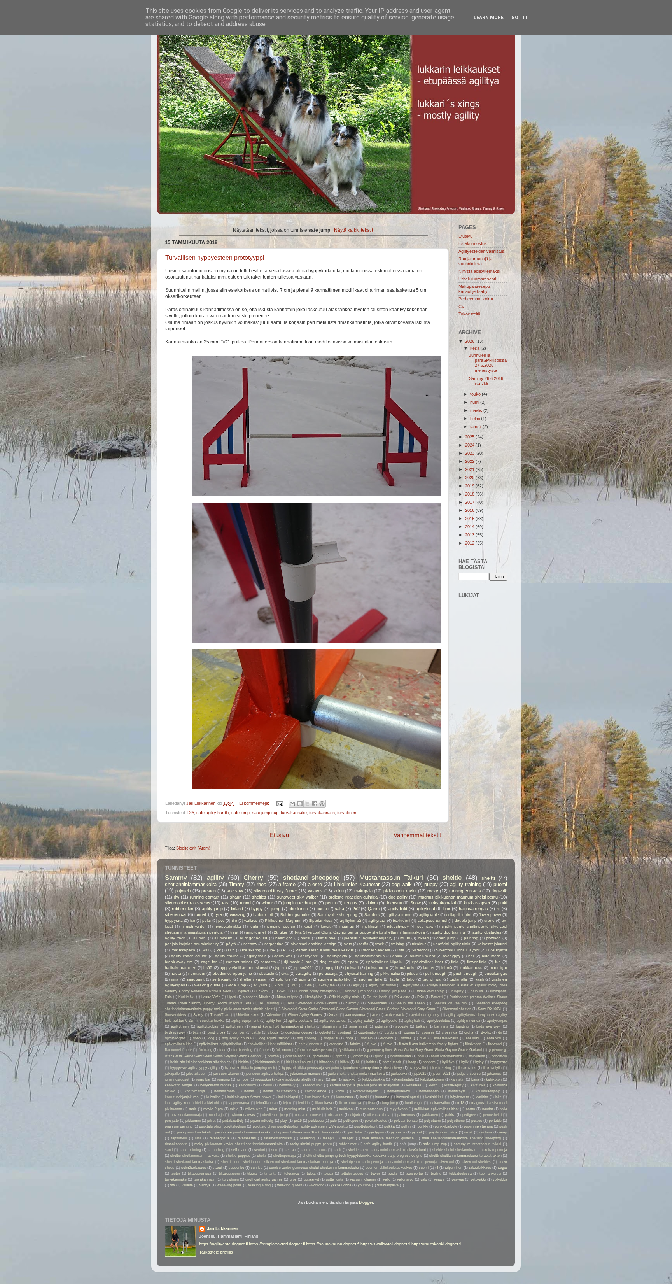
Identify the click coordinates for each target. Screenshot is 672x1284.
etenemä (336, 1044)
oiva (285, 973)
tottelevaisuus (352, 1173)
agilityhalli (412, 1021)
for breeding (242, 1050)
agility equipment (245, 1021)
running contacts (465, 890)
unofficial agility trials (451, 944)
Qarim (374, 908)
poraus (476, 1121)
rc (498, 908)
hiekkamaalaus (268, 1062)
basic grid (284, 938)
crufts (469, 1032)
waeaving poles (229, 1185)
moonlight (498, 967)
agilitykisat (425, 908)
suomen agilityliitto (334, 979)
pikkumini (193, 1121)
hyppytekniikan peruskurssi (244, 967)
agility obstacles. (332, 1021)
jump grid (330, 967)
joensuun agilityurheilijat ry (368, 938)
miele (234, 1109)
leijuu (287, 1103)
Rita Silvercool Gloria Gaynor (313, 1003)
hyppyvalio (417, 1068)
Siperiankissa (320, 920)
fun (498, 962)
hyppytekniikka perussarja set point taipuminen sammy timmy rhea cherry (342, 1068)
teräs (363, 944)
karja (475, 1079)
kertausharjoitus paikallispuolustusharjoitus (364, 1085)
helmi (475, 418)
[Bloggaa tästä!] (300, 804)
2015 (470, 518)
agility (215, 877)
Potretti (437, 997)
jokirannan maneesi (306, 1074)
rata (198, 1138)
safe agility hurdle (212, 812)
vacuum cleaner (363, 1179)
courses (428, 1032)
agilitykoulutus (438, 1021)
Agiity (357, 985)
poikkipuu (316, 1121)
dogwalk (499, 890)
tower (375, 1173)
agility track (175, 938)
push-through (465, 973)
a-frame (287, 884)
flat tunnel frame (178, 1050)
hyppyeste (498, 1062)
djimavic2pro (175, 1038)
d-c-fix (486, 1032)
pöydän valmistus (443, 1132)
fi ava (372, 1044)
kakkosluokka (373, 1079)
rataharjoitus (219, 1138)
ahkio (397, 956)
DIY (190, 812)
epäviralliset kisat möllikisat (270, 1044)
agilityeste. (309, 956)
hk (358, 1062)
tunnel (245, 902)
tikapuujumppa (199, 1173)
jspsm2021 (441, 1074)
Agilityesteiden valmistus (481, 251)
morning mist (294, 1109)
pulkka (389, 1126)
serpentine (274, 944)
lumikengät (414, 1103)
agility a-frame (399, 915)
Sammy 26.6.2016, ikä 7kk (486, 381)
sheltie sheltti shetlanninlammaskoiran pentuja (469, 1150)
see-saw (235, 890)
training (397, 944)
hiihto (344, 1062)
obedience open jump (232, 973)
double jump (466, 920)
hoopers (429, 1062)
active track (394, 1015)
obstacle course (308, 1115)
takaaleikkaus (480, 1168)
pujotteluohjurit (366, 1126)
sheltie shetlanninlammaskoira (194, 1156)
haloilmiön (477, 1056)
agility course (227, 956)
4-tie (308, 985)
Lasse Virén (210, 997)
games (341, 1056)
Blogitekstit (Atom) (193, 848)
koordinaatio (429, 1091)
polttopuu (350, 1121)
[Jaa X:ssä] (307, 804)
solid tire (283, 979)
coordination (368, 1032)
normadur (196, 973)
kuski (364, 1097)
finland (237, 908)
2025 (470, 436)
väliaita (187, 1185)
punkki (423, 1126)
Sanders (372, 915)
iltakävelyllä (492, 1068)
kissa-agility (454, 1085)
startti (217, 1168)
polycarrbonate (406, 1121)
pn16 (298, 1121)
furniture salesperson (314, 1050)
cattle (256, 1032)
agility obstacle (300, 1021)
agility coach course (189, 956)
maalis (476, 410)
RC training (269, 1003)
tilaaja (252, 1173)
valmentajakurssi (492, 944)
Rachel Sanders (375, 950)
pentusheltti (492, 1115)
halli (421, 1056)
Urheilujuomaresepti (477, 279)
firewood (495, 1044)
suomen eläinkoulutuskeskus (389, 1168)
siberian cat (176, 914)
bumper (239, 1032)
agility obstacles (486, 932)
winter (267, 902)
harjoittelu (499, 1056)
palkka (450, 1115)
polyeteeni (432, 1121)
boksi (305, 938)
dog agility (398, 897)
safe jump (240, 812)
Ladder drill (263, 915)
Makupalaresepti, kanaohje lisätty (474, 289)
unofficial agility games (264, 1179)
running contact (204, 897)
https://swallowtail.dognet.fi (385, 1244)
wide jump (237, 985)
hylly (465, 1062)
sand (169, 1150)
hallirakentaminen (180, 967)
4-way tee (327, 985)
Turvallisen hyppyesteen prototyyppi (214, 257)
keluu (267, 1085)
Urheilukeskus (247, 1015)
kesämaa (413, 1085)
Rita (400, 950)
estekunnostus (310, 1044)
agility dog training (449, 932)
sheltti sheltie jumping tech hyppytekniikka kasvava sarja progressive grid (363, 1156)
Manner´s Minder (256, 997)
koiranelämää (315, 1091)
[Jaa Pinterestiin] (322, 804)
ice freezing (441, 1068)
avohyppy (451, 956)
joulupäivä (399, 1074)
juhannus (494, 1074)
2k (219, 950)
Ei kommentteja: (254, 803)
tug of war (432, 979)
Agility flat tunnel (382, 985)
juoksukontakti (442, 902)
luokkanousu (471, 967)
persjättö (172, 1121)
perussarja (328, 973)
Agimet (243, 991)
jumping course (281, 926)
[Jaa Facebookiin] (314, 804)
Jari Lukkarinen (222, 1228)
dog (211, 1038)
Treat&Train (219, 1015)
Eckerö (262, 991)
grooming (361, 1056)
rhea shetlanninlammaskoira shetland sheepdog (461, 1138)
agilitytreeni (180, 1026)
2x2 (356, 908)
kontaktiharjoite (366, 1091)
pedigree (469, 1115)
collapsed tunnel (432, 920)
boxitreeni (401, 920)
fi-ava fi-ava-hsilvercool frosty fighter (428, 1044)
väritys (205, 1185)
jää (333, 1079)
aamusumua (355, 1015)
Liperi (232, 997)
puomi (500, 884)
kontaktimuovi (398, 1091)
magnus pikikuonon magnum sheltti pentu (458, 897)
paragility (304, 973)
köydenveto (459, 1097)
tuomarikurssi (490, 1173)
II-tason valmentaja (429, 991)
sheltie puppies (238, 1156)
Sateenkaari (377, 1003)
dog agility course (237, 1038)
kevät (326, 926)
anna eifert (358, 1026)
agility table (429, 915)
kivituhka (478, 1085)
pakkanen (430, 1115)
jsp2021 (420, 1074)
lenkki (303, 1103)
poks (206, 920)
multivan (346, 1109)
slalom (372, 902)
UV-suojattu (496, 950)
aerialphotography (425, 1015)
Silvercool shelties (456, 1009)
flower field (477, 962)
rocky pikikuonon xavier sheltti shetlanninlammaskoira (238, 1144)
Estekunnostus (472, 243)
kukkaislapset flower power (249, 1097)
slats (348, 944)
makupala (363, 890)
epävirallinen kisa (178, 1044)
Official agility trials (344, 997)
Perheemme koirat (475, 298)
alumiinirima (331, 1026)
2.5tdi (279, 985)
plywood (493, 938)
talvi (225, 902)
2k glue (280, 932)
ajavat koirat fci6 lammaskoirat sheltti (282, 1026)
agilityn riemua (468, 1021)
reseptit (348, 1138)
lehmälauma (266, 1103)
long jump (390, 1103)
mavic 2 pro (213, 1109)
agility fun (273, 1021)
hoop (412, 1062)
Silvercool (420, 950)
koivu (340, 1091)
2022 (470, 461)
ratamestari (247, 1138)
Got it (519, 17)
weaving (237, 914)
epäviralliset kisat (427, 962)
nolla (503, 1109)
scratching (216, 1150)
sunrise (256, 1168)
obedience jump (275, 1115)
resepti (328, 1138)
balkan (421, 1026)
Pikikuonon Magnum (283, 920)
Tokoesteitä (469, 314)
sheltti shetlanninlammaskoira (189, 1162)
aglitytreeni (234, 1026)
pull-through (435, 973)
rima (174, 979)
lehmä (446, 967)
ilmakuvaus (467, 1068)
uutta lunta (334, 1179)
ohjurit (355, 1115)
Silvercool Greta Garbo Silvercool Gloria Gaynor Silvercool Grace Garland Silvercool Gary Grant (359, 1009)
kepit (308, 926)
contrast (344, 1032)
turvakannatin (322, 812)
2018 (470, 494)
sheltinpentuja (284, 1156)
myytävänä (399, 1109)
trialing (436, 1173)
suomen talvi (370, 979)
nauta (176, 973)
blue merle (491, 956)
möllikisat (370, 926)
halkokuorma (400, 1056)
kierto (433, 1085)
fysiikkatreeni (349, 1050)
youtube (364, 1185)
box (446, 908)
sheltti (488, 878)
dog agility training (274, 1038)
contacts (268, 962)
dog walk (402, 884)
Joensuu (394, 902)
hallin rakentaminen (446, 1056)
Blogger (366, 1202)
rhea (261, 884)
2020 (470, 477)
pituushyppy (398, 926)
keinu (339, 890)
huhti (475, 402)
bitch (197, 1032)
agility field (398, 908)
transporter (414, 1173)
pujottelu (183, 890)
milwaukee (253, 1109)
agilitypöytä (337, 956)
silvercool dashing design (313, 944)
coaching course (298, 1032)
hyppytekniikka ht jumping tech (250, 1068)
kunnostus (344, 1097)
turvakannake (294, 812)
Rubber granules (295, 915)
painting (471, 938)
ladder (428, 967)
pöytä (231, 944)
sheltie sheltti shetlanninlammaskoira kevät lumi (387, 1150)
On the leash (377, 997)
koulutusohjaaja (488, 1091)
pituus (412, 973)
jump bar (203, 1079)
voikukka (500, 1179)
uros (293, 1179)
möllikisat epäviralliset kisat (436, 1109)
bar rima (441, 1026)
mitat (273, 1109)
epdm (353, 962)
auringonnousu (253, 938)
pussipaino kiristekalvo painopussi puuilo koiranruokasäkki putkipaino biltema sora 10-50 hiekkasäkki (259, 1132)
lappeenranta (239, 1103)
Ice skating (251, 950)
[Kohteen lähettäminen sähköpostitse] (292, 804)
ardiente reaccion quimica (353, 897)
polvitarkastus (376, 1121)
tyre (218, 914)
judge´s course (469, 1074)
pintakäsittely (233, 1121)
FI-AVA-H (282, 991)
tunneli (200, 914)
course (409, 1032)
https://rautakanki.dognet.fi (436, 1244)
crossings (449, 1032)
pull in (406, 1126)
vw (172, 1185)
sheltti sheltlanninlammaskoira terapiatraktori (465, 1156)
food (222, 1050)
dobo (197, 1038)
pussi (322, 908)
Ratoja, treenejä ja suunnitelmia (475, 261)
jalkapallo (172, 1074)
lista (371, 1103)
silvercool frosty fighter (276, 890)
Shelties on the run (450, 1003)
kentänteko (406, 967)
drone (489, 920)
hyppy (257, 908)
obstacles (335, 1115)
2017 (470, 502)
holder (371, 1062)
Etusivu (279, 835)
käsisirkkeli (434, 1097)
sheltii (261, 1156)
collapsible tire (458, 915)
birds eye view (488, 1026)
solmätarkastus (193, 1168)
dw (176, 897)
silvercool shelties (476, 1162)
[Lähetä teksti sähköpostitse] (280, 803)
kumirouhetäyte (317, 1097)
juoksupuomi (377, 967)
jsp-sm (281, 967)
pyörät (417, 1132)
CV (461, 306)
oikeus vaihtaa (379, 1115)
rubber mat (348, 1144)
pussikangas (496, 973)
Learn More (489, 17)
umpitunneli (256, 932)
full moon (283, 1050)
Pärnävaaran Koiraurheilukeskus (325, 950)
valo (423, 1179)
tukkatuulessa (460, 1173)
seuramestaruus (314, 1150)
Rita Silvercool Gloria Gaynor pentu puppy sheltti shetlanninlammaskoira (360, 932)
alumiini (199, 938)
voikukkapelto (183, 950)
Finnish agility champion (316, 991)
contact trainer (239, 962)
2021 (470, 469)
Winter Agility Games (305, 1015)
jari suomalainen (226, 1074)
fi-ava (387, 1044)
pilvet (211, 1121)
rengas (350, 902)
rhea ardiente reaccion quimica (388, 1138)
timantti (270, 1173)
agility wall (283, 956)
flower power (490, 915)
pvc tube (355, 1132)
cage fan (209, 962)
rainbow (486, 1132)
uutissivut (311, 1179)
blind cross (217, 1032)
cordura (391, 1032)
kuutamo (382, 1097)
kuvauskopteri (407, 1097)
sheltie (452, 877)
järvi (321, 1079)
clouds (273, 1032)
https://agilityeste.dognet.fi (223, 1244)
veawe (439, 1179)
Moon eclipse (287, 997)
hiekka (243, 1062)
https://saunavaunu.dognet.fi (332, 1244)
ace (375, 1015)
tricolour (419, 944)
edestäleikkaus (446, 1038)
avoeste (402, 1026)
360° (294, 985)
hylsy (479, 1062)
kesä (475, 348)
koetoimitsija (195, 1091)
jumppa (242, 1079)
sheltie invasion (254, 979)
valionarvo (405, 1179)
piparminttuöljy (262, 1121)
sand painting (190, 1150)
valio (386, 1179)
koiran (249, 1091)
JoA (272, 950)
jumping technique (300, 902)
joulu (254, 926)
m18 (460, 1103)
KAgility (458, 991)
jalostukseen (196, 1074)
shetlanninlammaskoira (191, 884)
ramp (503, 1132)
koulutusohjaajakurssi (182, 1097)
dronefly (386, 1038)
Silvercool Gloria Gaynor (458, 950)
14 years (261, 985)
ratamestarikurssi (278, 1138)
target (502, 1168)
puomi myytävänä (478, 1126)
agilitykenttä (350, 920)
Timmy (236, 884)
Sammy (176, 877)
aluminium (223, 938)
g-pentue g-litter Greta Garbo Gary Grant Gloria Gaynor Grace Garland (424, 1050)
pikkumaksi (390, 973)
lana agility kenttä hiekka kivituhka (193, 1103)
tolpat (311, 1173)
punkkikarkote (446, 1126)
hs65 (207, 967)
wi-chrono (316, 1185)
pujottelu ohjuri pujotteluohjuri (222, 1126)
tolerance (291, 1173)
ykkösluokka (341, 1185)
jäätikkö (349, 1079)
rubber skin (183, 908)
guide (379, 1056)
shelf (337, 1150)
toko (411, 979)
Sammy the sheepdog (337, 915)
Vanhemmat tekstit (417, 835)
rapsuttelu (179, 1138)
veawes (458, 1179)
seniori (259, 1150)
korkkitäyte (457, 1091)
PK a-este (402, 997)
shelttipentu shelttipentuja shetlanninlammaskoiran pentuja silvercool (397, 1162)
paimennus (406, 1115)
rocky (432, 890)
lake (498, 1097)
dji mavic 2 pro (298, 962)
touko (476, 394)
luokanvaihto (440, 1103)
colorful (325, 1032)
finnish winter (194, 926)
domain (367, 1038)
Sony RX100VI (490, 1009)
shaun (236, 897)
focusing (205, 1050)
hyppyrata (174, 920)
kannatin (457, 1079)
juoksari (352, 967)
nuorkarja (216, 1115)
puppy (431, 884)
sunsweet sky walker (297, 897)
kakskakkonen (432, 1079)
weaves (315, 890)
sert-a (289, 1150)
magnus (347, 926)
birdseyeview (175, 1032)
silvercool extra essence (188, 902)
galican (273, 1056)
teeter (175, 1173)
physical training (359, 973)
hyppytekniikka (228, 926)
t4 (436, 1168)
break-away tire (179, 962)
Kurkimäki (186, 997)
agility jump (212, 908)
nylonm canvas (243, 1115)
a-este (315, 884)
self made (239, 1150)
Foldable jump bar (357, 991)
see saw (425, 926)
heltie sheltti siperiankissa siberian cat (201, 1062)
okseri (423, 938)
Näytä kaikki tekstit (353, 230)
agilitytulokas (207, 1026)
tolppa (328, 1173)
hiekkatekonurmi (299, 1062)
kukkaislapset (477, 902)
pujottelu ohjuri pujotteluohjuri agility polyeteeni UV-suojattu (300, 1126)
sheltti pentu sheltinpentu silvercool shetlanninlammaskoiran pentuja (277, 1162)
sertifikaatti (221, 979)
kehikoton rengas (179, 1085)
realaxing (307, 1138)
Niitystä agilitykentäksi (479, 271)
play (283, 1121)
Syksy (198, 1015)
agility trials (256, 956)
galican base (295, 1056)
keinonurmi (247, 1085)
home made (392, 1062)
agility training (465, 884)
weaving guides (289, 1185)
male (193, 1109)
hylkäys (448, 1062)
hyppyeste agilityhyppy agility (194, 1068)
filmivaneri (473, 1044)
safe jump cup (265, 812)
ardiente (381, 1026)
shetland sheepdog (311, 877)
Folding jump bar (392, 991)
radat (468, 1132)
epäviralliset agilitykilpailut (220, 1044)
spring (304, 979)
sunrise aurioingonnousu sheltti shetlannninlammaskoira (314, 1168)
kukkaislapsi (288, 1097)
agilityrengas (497, 1021)
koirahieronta (224, 1091)
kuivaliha (213, 1097)
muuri (405, 938)
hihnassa (326, 1062)
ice (192, 920)
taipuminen (453, 1168)
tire (234, 920)
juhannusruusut (177, 1079)
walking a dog (259, 1185)
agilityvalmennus (370, 956)
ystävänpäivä (388, 1185)
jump (275, 908)
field (454, 962)
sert (274, 1150)
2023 (470, 453)
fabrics (355, 1044)
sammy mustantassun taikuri (477, 1144)
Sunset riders (175, 1015)
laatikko (482, 1097)
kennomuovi (312, 1085)
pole (333, 1121)
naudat (487, 1109)
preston (208, 890)
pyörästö (398, 1132)
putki (502, 902)
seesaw (250, 944)
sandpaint (196, 979)
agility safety (364, 1021)
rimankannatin (176, 1144)
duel (423, 1038)
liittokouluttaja (350, 1103)
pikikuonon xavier (400, 890)
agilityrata (376, 920)
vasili (479, 979)
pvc (221, 920)
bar (471, 956)
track (379, 944)
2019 (470, 485)
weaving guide (207, 985)
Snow (415, 902)
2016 (470, 510)
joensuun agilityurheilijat (265, 1074)
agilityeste (389, 1021)
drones (406, 1038)
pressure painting (178, 1126)
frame (264, 1050)
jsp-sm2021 (304, 967)
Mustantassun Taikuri (391, 877)
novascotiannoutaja (186, 1115)
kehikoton (494, 1079)
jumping (223, 1079)
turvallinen (346, 812)
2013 (470, 535)
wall (206, 950)
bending (462, 1026)
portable (495, 1121)
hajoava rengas (473, 908)
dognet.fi (331, 1038)
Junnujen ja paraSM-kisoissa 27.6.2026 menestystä (488, 363)
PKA (420, 997)
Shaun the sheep (410, 1003)
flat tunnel (327, 938)
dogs (350, 1038)
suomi (424, 1168)
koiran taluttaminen (279, 1091)
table (394, 979)
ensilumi (472, 1038)
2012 (470, 543)
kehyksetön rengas (215, 1085)
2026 (470, 341)
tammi (476, 426)
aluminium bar (422, 956)
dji (500, 1032)
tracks (393, 1173)
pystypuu (376, 1132)
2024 (470, 445)
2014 (470, 526)
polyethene (456, 1121)
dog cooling (306, 1038)
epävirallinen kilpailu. (385, 962)
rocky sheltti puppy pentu (311, 1144)
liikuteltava (323, 1103)
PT (285, 950)
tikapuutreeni (229, 1173)
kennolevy (287, 1085)
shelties (259, 897)
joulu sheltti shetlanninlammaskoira (356, 1074)
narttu (470, 1109)
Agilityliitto (411, 985)
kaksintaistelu (403, 1079)
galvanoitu (321, 1056)
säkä (339, 908)
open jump (446, 938)
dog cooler (330, 962)
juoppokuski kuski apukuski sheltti (283, 1079)
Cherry (253, 877)
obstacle (266, 973)
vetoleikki (478, 1179)
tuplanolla (458, 979)
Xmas (333, 1015)
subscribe (236, 1168)
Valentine (273, 1015)
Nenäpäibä (313, 997)
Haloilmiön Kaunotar (357, 884)
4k (344, 985)
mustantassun (371, 1109)
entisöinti (494, 1038)
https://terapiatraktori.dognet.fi (277, 1244)
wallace (250, 920)
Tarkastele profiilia (216, 1252)
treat (234, 932)
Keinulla (477, 991)
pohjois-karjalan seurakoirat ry (192, 944)
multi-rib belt (322, 1109)
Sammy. (352, 1003)
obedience (298, 908)
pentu (331, 902)
